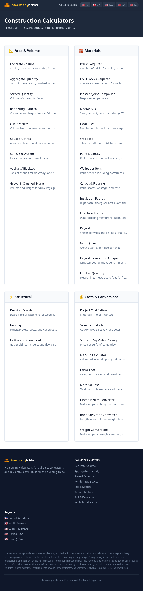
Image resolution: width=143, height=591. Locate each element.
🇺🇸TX (133, 5)
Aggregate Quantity (86, 471)
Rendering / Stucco (86, 481)
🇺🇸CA (121, 5)
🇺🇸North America (15, 523)
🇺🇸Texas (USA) (13, 539)
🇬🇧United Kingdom (16, 518)
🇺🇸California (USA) (16, 528)
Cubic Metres (82, 487)
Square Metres (83, 492)
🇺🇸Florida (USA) (14, 534)
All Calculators (68, 5)
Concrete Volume (85, 466)
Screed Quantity (84, 476)
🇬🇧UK (96, 5)
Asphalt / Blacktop (85, 502)
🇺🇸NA (109, 5)
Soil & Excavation (85, 497)
